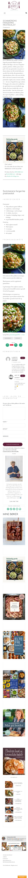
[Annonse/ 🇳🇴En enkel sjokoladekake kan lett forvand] (12, 848)
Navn (5, 422)
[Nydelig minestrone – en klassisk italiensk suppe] (9, 810)
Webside (5, 436)
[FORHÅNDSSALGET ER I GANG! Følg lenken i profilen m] (24, 844)
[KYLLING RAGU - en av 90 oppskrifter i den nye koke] (4, 848)
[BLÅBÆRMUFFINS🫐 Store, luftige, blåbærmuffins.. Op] (8, 848)
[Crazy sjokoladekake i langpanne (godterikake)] (9, 801)
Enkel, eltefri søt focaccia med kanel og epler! (18, 817)
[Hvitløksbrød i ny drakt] (9, 793)
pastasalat (18, 338)
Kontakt (5, 858)
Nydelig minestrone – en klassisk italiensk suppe (18, 809)
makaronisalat (8, 338)
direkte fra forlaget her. (13, 176)
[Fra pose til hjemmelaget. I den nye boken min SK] (4, 844)
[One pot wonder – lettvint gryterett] (9, 784)
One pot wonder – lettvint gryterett (18, 783)
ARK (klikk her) (18, 172)
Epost (5, 429)
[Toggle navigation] (4, 13)
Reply (23, 357)
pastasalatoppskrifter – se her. (17, 334)
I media (5, 856)
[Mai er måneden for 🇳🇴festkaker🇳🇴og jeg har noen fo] (16, 848)
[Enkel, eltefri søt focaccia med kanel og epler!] (9, 818)
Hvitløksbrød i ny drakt (18, 792)
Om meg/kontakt (7, 855)
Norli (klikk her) (10, 174)
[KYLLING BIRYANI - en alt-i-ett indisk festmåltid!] (24, 848)
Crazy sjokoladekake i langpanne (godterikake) (18, 800)
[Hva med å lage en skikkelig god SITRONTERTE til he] (20, 848)
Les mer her (14, 501)
